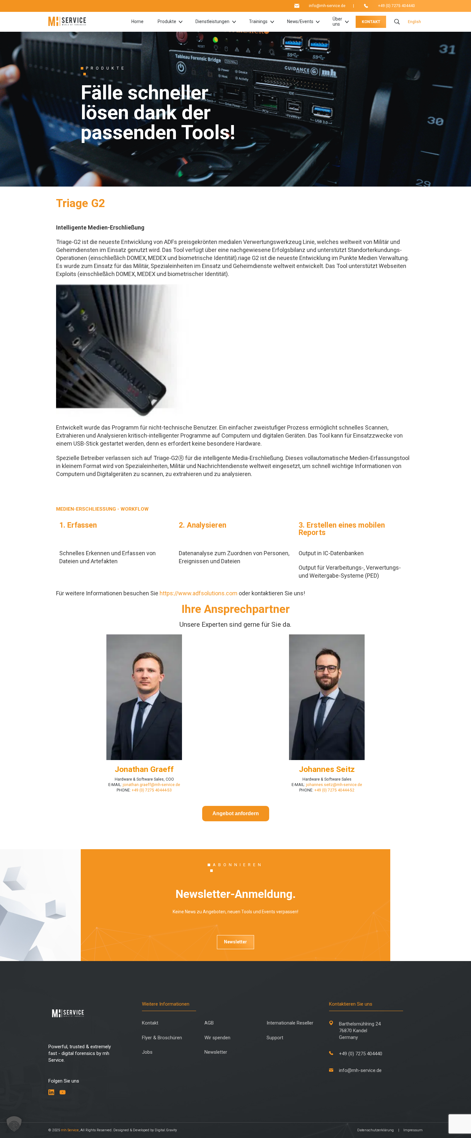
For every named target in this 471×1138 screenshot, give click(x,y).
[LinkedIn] (51, 1092)
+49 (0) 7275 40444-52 (334, 790)
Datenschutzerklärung (375, 1130)
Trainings (258, 21)
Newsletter (235, 941)
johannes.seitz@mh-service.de (334, 784)
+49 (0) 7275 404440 (396, 6)
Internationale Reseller (290, 1023)
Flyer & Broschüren (162, 1037)
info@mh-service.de (327, 6)
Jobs (147, 1052)
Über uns (337, 22)
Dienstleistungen (212, 21)
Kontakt (150, 1023)
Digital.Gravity (166, 1130)
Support (275, 1037)
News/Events (300, 21)
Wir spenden (217, 1037)
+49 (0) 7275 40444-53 (152, 790)
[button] (14, 1124)
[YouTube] (63, 1092)
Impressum (413, 1130)
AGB (209, 1023)
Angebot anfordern (235, 813)
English (414, 22)
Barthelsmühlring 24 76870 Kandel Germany (360, 1030)
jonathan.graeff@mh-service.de (151, 784)
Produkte (167, 21)
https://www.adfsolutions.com (198, 593)
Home (137, 21)
